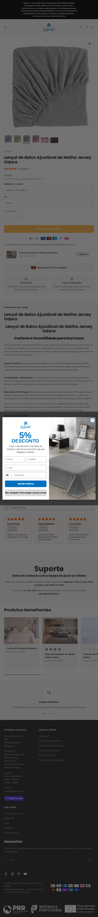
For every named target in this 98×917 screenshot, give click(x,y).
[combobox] (9, 475)
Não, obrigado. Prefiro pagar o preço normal (25, 493)
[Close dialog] (92, 420)
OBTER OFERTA (25, 483)
